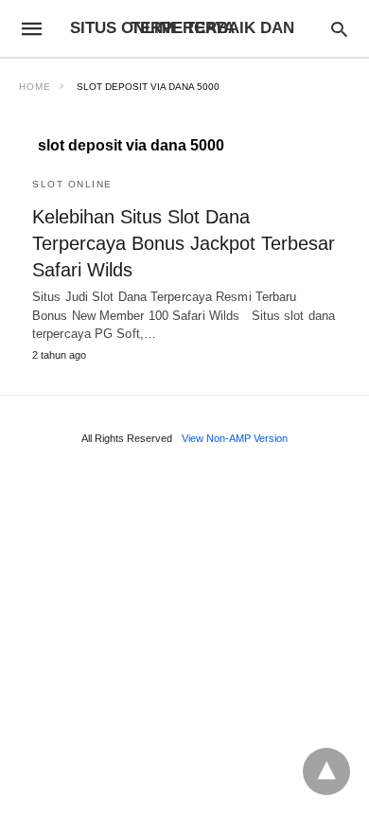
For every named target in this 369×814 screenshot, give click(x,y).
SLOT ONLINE (72, 184)
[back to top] (326, 771)
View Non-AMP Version (235, 438)
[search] (339, 29)
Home (35, 86)
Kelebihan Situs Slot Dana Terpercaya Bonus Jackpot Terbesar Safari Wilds (183, 243)
